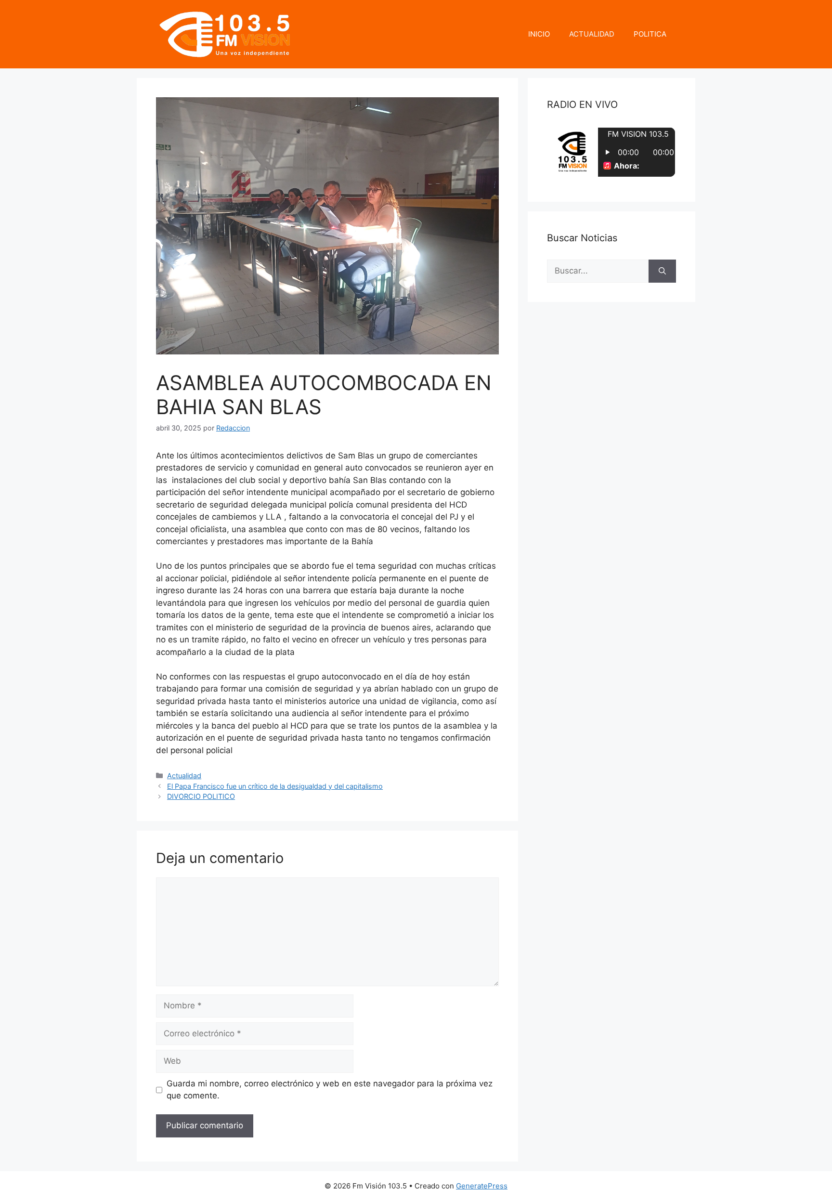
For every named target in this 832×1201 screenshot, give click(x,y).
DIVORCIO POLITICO (201, 796)
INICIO (539, 34)
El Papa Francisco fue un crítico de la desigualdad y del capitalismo (275, 786)
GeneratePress (481, 1185)
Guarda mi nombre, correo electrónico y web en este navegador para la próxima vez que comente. (330, 1090)
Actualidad (184, 775)
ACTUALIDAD (591, 34)
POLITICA (650, 34)
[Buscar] (662, 271)
